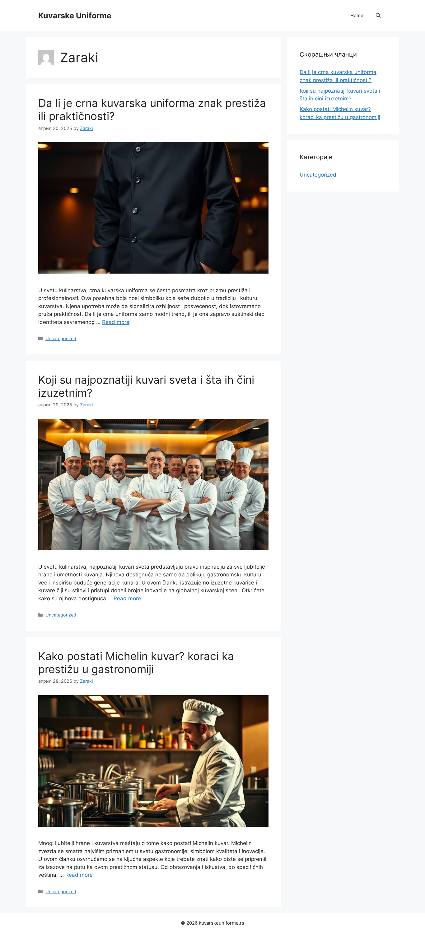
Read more (115, 322)
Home (356, 15)
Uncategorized (60, 338)
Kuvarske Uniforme (74, 15)
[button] (378, 15)
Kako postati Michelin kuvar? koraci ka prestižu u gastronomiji (136, 662)
